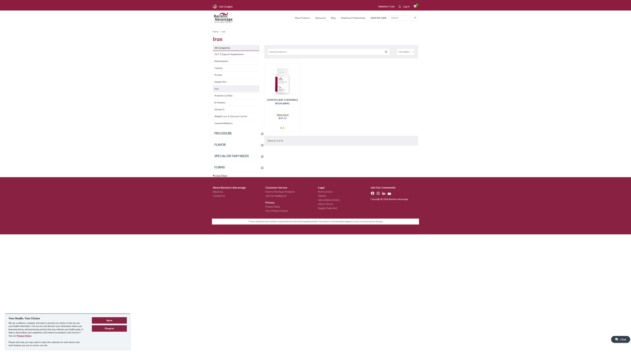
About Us (218, 191)
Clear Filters (221, 175)
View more (283, 114)
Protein (218, 74)
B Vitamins (219, 102)
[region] (67, 331)
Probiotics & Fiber (223, 95)
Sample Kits (220, 81)
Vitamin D (219, 109)
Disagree (109, 328)
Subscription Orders (329, 199)
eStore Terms (325, 203)
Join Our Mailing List (276, 195)
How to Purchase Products (280, 191)
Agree (109, 320)
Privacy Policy (272, 206)
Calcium (218, 68)
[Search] (415, 18)
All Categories (222, 47)
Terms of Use (325, 191)
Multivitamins (221, 61)
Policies (322, 195)
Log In (406, 6)
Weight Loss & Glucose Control (230, 116)
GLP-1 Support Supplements (229, 54)
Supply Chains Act (327, 208)
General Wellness (223, 123)
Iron (216, 88)
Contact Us (219, 195)
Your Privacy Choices (276, 210)
